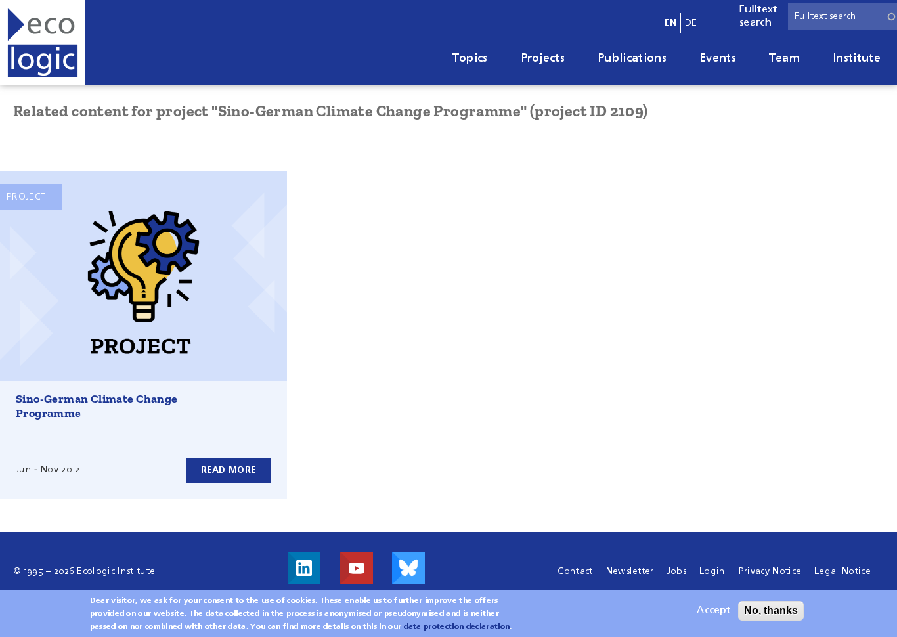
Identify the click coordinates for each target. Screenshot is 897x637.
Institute (857, 58)
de (691, 23)
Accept (713, 610)
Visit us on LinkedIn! (304, 568)
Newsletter (630, 571)
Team (784, 58)
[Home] (42, 42)
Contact (575, 571)
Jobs (676, 571)
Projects (543, 58)
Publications (632, 58)
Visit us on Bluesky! (408, 568)
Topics (470, 58)
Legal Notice (842, 571)
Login (712, 571)
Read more (229, 470)
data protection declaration (457, 627)
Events (717, 58)
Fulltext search (758, 16)
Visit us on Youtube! (356, 568)
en (671, 23)
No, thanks (771, 610)
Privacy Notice (770, 571)
